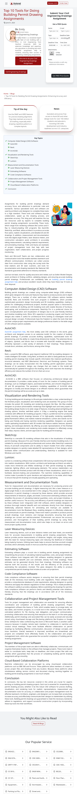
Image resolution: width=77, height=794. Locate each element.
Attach (51, 54)
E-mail (62, 28)
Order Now (63, 3)
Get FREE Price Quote (61, 76)
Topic (50, 35)
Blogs (12, 94)
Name (50, 28)
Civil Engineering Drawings (16, 72)
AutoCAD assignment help (15, 332)
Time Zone (63, 42)
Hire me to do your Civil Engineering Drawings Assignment (28, 60)
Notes (50, 59)
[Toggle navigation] (6, 4)
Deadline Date (64, 35)
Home (6, 94)
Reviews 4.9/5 (52, 3)
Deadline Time (53, 42)
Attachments (52, 50)
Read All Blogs (38, 723)
